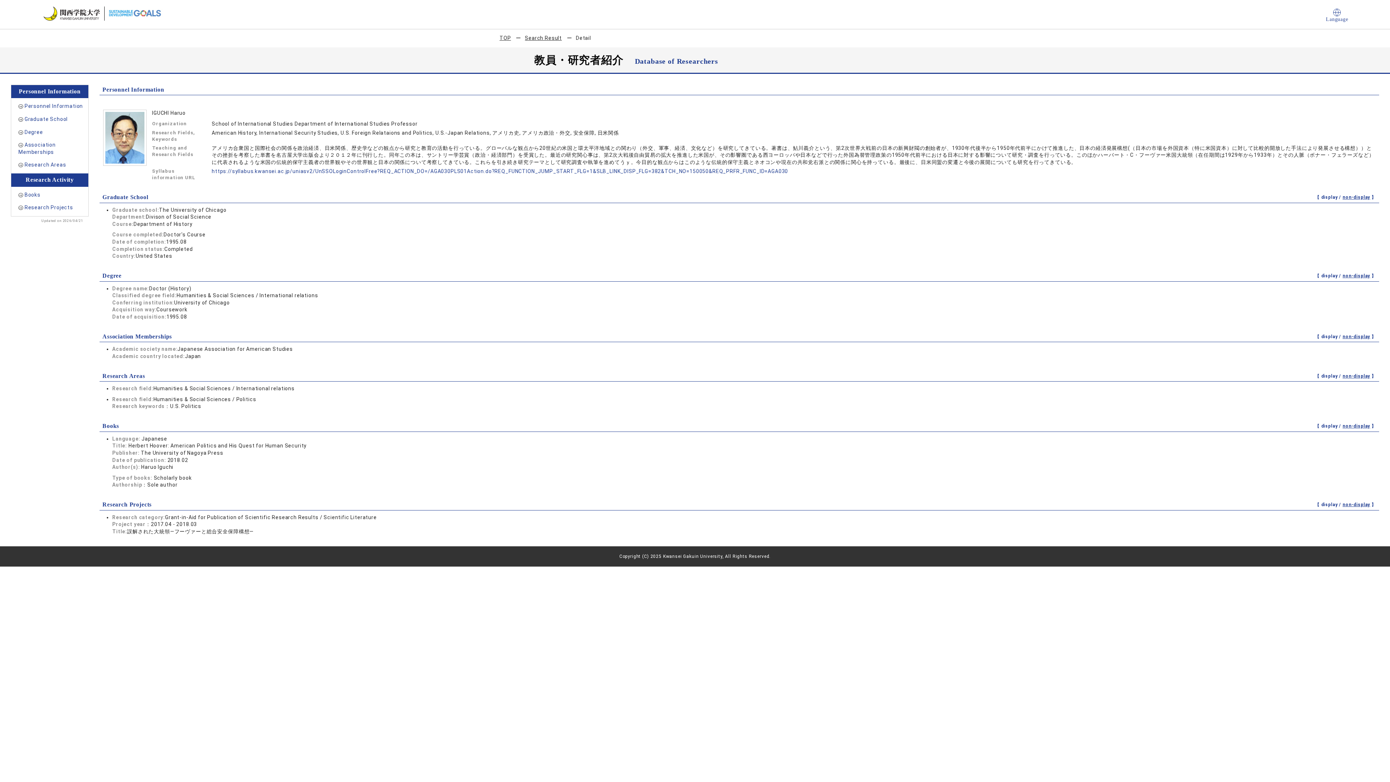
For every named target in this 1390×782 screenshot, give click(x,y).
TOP (505, 38)
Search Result (543, 38)
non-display (1356, 197)
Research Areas (45, 165)
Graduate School (46, 119)
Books (33, 195)
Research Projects (49, 207)
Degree (34, 132)
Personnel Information (54, 106)
